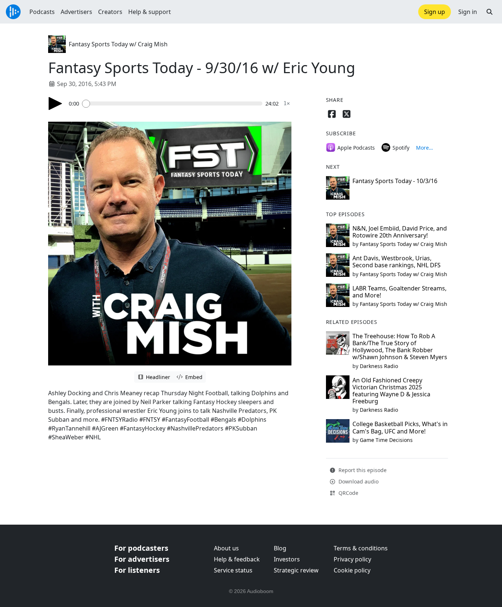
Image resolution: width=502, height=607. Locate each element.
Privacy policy (352, 559)
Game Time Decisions (386, 439)
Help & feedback (237, 559)
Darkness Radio (379, 366)
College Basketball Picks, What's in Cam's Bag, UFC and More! (400, 427)
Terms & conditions (361, 548)
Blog (280, 548)
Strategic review (296, 570)
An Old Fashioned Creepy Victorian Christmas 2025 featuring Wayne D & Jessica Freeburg (391, 391)
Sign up (434, 12)
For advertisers (141, 559)
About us (226, 548)
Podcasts (42, 12)
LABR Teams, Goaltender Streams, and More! (399, 291)
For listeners (137, 570)
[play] (55, 103)
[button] (489, 11)
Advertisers (76, 12)
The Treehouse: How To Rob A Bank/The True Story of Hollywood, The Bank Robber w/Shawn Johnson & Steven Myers (399, 346)
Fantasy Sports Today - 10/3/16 (394, 181)
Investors (287, 559)
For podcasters (141, 548)
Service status (233, 570)
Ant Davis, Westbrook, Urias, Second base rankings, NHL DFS (396, 261)
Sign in (467, 12)
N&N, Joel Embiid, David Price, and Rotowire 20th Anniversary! (399, 231)
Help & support (149, 12)
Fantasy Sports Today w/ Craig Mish (118, 44)
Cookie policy (352, 570)
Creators (110, 12)
